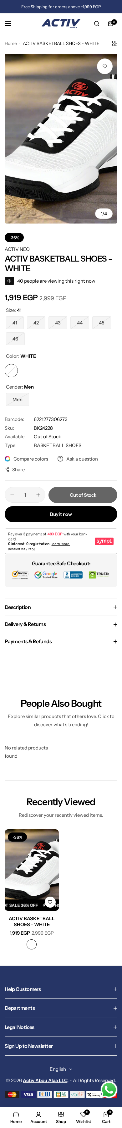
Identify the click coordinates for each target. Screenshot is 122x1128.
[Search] (97, 23)
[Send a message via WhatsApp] (109, 1090)
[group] (61, 139)
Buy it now (61, 514)
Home (11, 43)
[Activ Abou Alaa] (61, 23)
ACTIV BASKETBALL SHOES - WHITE (32, 921)
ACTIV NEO (17, 249)
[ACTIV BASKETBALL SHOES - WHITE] (32, 870)
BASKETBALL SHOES (57, 445)
